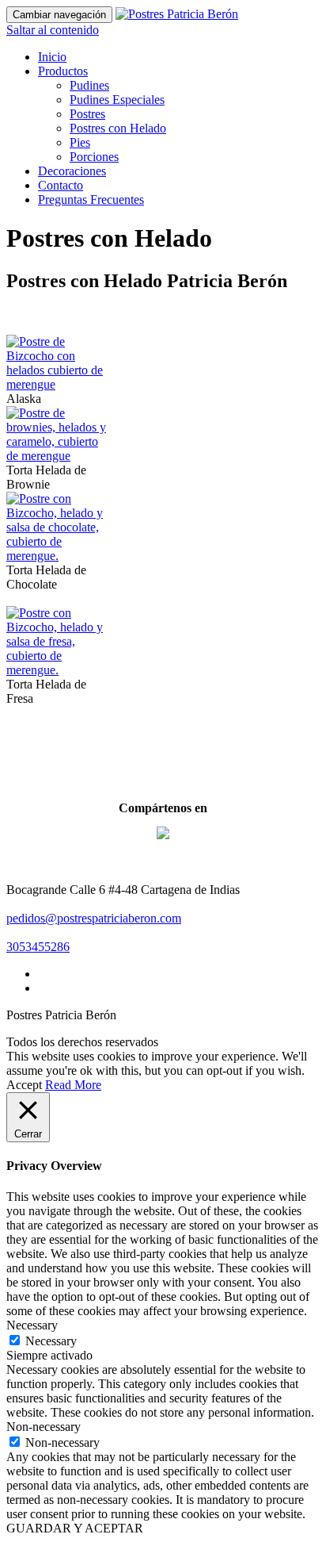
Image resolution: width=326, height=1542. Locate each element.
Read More (73, 1084)
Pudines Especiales (117, 99)
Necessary (51, 1341)
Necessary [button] (32, 1325)
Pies (80, 142)
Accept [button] (24, 1084)
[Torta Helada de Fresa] (58, 670)
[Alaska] (58, 384)
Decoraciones (72, 171)
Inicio (52, 56)
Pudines (89, 85)
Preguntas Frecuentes (91, 199)
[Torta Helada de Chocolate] (58, 555)
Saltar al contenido (52, 29)
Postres (87, 114)
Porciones (94, 156)
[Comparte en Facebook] (163, 846)
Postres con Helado (118, 128)
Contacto (60, 185)
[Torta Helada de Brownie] (58, 455)
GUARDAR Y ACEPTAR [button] (74, 1528)
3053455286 (38, 946)
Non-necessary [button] (43, 1426)
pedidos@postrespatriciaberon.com (93, 918)
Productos (63, 71)
